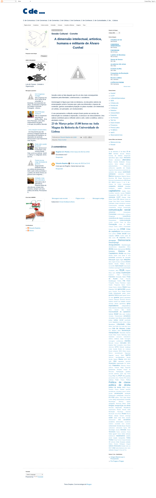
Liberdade (121, 324)
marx (128, 334)
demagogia (112, 240)
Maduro (114, 330)
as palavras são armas (118, 64)
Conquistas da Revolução (119, 73)
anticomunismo (113, 166)
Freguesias (117, 285)
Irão (123, 310)
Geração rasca (116, 291)
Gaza (124, 287)
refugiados (112, 403)
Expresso (111, 274)
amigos (122, 164)
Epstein (111, 263)
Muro (124, 351)
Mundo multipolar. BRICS (116, 351)
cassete (122, 193)
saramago (127, 415)
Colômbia (127, 201)
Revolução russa (113, 413)
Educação (112, 259)
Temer (128, 429)
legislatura (116, 322)
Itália (120, 314)
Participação (119, 371)
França (117, 283)
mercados (123, 343)
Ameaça (128, 162)
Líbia (128, 324)
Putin (121, 397)
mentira (127, 341)
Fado (118, 274)
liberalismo (112, 324)
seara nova (117, 417)
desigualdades (114, 245)
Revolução (112, 411)
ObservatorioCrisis (116, 135)
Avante (128, 174)
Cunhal (122, 235)
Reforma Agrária (124, 401)
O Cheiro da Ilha (116, 68)
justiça (110, 320)
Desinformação (126, 245)
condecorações (121, 214)
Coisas (122, 201)
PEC (124, 376)
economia (112, 257)
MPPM (117, 347)
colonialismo (122, 203)
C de (123, 182)
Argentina (111, 170)
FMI (124, 281)
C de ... (34, 11)
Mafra (119, 330)
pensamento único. (114, 378)
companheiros (112, 207)
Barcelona (111, 178)
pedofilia (128, 376)
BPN (125, 180)
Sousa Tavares (126, 426)
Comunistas (112, 214)
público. (117, 397)
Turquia (124, 440)
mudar (110, 349)
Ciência (122, 199)
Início (110, 310)
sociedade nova (119, 423)
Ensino (128, 261)
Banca (111, 176)
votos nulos (127, 448)
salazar (116, 415)
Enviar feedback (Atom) (66, 202)
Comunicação (126, 207)
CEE (125, 195)
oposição (128, 361)
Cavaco (127, 193)
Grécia (116, 295)
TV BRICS (113, 130)
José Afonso (119, 318)
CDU (121, 195)
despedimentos (113, 247)
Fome (128, 281)
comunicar (112, 212)
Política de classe (119, 382)
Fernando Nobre (121, 277)
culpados (111, 235)
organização (120, 363)
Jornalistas (112, 318)
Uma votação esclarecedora (37, 130)
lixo (126, 326)
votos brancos (120, 448)
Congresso (112, 216)
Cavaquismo (112, 195)
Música (110, 353)
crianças (111, 226)
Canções (127, 186)
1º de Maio (122, 151)
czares (114, 237)
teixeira (118, 429)
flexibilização (112, 281)
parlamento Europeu (115, 369)
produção (127, 393)
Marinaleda (122, 332)
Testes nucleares (121, 432)
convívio (116, 222)
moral (125, 345)
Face (84, 25)
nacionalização (119, 353)
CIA (118, 199)
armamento (125, 170)
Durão (123, 255)
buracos (119, 182)
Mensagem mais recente (60, 198)
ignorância (122, 303)
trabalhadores (120, 436)
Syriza (125, 428)
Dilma (128, 247)
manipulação (114, 333)
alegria (121, 157)
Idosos (116, 303)
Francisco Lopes (125, 283)
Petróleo (121, 378)
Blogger (88, 484)
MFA (129, 343)
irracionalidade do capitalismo (119, 312)
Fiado (121, 279)
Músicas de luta (115, 142)
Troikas (111, 440)
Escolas (128, 263)
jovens (125, 318)
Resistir (112, 144)
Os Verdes (127, 363)
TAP (129, 428)
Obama (120, 359)
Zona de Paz (123, 450)
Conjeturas (36, 25)
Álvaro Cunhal (62, 140)
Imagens (78, 25)
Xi (119, 450)
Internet (117, 310)
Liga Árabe (115, 326)
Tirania (128, 432)
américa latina (113, 164)
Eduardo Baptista (62, 163)
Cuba (128, 233)
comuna (120, 207)
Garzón (128, 285)
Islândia (111, 314)
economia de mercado (123, 257)
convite (110, 222)
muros (128, 351)
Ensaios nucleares (120, 261)
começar (128, 203)
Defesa (128, 237)
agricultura (112, 157)
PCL (117, 376)
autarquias (112, 174)
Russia (128, 413)
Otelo (110, 365)
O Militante (113, 108)
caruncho (117, 193)
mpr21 (112, 132)
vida (127, 446)
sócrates (128, 423)
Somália (119, 426)
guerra (116, 297)
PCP (120, 376)
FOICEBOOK (115, 50)
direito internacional (119, 249)
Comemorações (113, 205)
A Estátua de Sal (116, 40)
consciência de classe (116, 218)
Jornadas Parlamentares (115, 316)
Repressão (119, 407)
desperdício (122, 247)
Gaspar (110, 287)
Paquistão (127, 367)
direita (111, 249)
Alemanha (127, 157)
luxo (110, 330)
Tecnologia (112, 429)
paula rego (123, 373)
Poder (117, 380)
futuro (123, 285)
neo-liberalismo (120, 357)
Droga (128, 253)
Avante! (112, 93)
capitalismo (114, 190)
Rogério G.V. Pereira (63, 152)
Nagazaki (111, 355)
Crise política (112, 233)
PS (110, 397)
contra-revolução (125, 220)
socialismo (127, 419)
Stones (31, 230)
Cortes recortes (44, 25)
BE (116, 178)
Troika (128, 438)
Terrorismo (112, 432)
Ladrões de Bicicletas (118, 55)
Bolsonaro (111, 180)
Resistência (127, 407)
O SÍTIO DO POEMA (117, 82)
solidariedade (112, 426)
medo (121, 338)
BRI (110, 182)
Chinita (114, 199)
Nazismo (111, 357)
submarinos (112, 428)
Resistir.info (114, 105)
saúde (111, 417)
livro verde (122, 326)
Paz (114, 376)
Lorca (128, 326)
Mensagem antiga (98, 198)
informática (127, 308)
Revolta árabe (126, 409)
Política (128, 380)
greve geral (122, 295)
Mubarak (122, 347)
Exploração (126, 273)
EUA (122, 270)
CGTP (112, 96)
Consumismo (112, 220)
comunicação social (119, 209)
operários (121, 361)
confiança (127, 214)
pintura (128, 378)
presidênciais (112, 391)
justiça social (118, 320)
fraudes (111, 285)
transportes (122, 438)
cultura (117, 235)
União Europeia (120, 442)
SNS (119, 419)
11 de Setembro (113, 151)
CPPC (128, 224)
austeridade (126, 172)
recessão (127, 399)
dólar (125, 253)
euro (114, 272)
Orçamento (112, 363)
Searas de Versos (117, 59)
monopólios (120, 345)
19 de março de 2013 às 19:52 (80, 152)
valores (111, 446)
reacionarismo (120, 399)
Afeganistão (127, 155)
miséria (111, 345)
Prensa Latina (114, 127)
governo (111, 295)
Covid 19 (122, 224)
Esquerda (113, 115)
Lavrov (110, 322)
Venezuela (117, 446)
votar (113, 448)
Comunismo (127, 212)
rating (114, 399)
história (111, 301)
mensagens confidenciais (116, 341)
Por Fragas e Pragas (117, 461)
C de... (128, 182)
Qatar (124, 397)
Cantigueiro (112, 188)
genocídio (121, 289)
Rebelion (113, 110)
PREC (124, 387)
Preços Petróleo (119, 389)
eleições (127, 259)
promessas (127, 395)
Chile (128, 197)
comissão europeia (124, 205)
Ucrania (128, 440)
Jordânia (128, 314)
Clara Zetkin (116, 201)
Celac (128, 195)
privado (110, 393)
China (110, 199)
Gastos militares (117, 287)
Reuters (119, 409)
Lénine (124, 322)
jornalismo (127, 316)
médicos (116, 338)
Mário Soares (117, 334)
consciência (126, 216)
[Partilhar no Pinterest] (91, 137)
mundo (115, 349)
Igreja (128, 303)
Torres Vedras (121, 434)
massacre (119, 336)
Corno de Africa (125, 222)
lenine (120, 322)
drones (111, 255)
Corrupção (113, 224)
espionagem (117, 268)
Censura (60, 25)
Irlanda (128, 310)
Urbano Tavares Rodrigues (117, 444)
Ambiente (122, 162)
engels (113, 261)
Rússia (111, 415)
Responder (59, 157)
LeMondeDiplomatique (117, 98)
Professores (112, 395)
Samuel (122, 415)
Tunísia (119, 440)
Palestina (116, 365)
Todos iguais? (113, 434)
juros (128, 318)
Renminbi (111, 407)
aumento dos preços (115, 172)
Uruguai (128, 444)
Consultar (53, 25)
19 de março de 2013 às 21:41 (80, 163)
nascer (117, 355)
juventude (127, 320)
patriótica (116, 373)
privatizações (118, 393)
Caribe (124, 191)
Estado (128, 268)
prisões (128, 391)
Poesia (122, 380)
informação (120, 308)
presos (124, 391)
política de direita (115, 387)
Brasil (128, 180)
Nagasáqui (127, 353)
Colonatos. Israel (113, 203)
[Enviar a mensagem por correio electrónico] (80, 137)
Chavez (124, 197)
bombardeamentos (119, 180)
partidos (128, 371)
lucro (110, 328)
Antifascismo (127, 166)
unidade (128, 442)
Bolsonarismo (126, 178)
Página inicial (27, 25)
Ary (129, 170)
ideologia (111, 303)
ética (117, 270)
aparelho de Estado (123, 168)
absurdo (122, 153)
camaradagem (126, 184)
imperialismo (113, 306)
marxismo (111, 336)
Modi (115, 345)
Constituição (126, 218)
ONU (115, 361)
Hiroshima (122, 299)
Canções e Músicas (69, 25)
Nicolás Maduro (113, 359)
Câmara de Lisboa (115, 184)
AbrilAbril (115, 153)
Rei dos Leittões (116, 78)
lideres (110, 326)
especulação (119, 266)
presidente (119, 391)
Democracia (124, 240)
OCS (125, 359)
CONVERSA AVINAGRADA (116, 45)
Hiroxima (128, 299)
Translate (40, 477)
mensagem (127, 338)
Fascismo (112, 277)
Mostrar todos (127, 86)
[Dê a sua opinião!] (86, 137)
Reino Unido (126, 403)
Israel (116, 314)
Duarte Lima (117, 255)
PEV (125, 378)
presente (128, 389)
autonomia (121, 174)
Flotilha (119, 281)
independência (126, 305)
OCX (129, 359)
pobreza (111, 380)
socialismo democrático (116, 421)
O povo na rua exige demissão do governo (41, 162)
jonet (124, 314)
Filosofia (128, 279)
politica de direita (119, 385)
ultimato (113, 442)
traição (115, 438)
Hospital (128, 301)
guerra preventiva (125, 297)
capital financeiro (124, 188)
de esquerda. (121, 237)
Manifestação (126, 330)
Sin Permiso (114, 118)
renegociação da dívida (122, 405)
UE (109, 442)
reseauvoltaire (115, 113)
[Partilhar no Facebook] (89, 137)
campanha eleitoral (116, 186)
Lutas (128, 328)
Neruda (128, 357)
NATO (128, 355)
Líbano (128, 322)
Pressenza (113, 125)
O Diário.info (114, 103)
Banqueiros (117, 176)
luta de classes (118, 328)
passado (111, 373)
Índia (110, 308)
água (117, 157)
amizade (128, 164)
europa (118, 272)
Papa (122, 367)
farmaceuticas (126, 274)
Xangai (116, 450)
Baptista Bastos (126, 176)
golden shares (126, 293)
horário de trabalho (119, 301)
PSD (112, 397)
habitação (116, 299)
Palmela (117, 367)
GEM (112, 100)
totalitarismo (112, 436)
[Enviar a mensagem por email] (84, 137)
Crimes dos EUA (114, 229)
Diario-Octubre (115, 122)
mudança (127, 347)
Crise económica (125, 231)
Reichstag (118, 403)
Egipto (118, 259)
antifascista (112, 168)
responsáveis (112, 409)
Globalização (117, 293)
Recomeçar (112, 401)
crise (122, 229)
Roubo (124, 413)
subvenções (119, 428)
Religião (111, 405)
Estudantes (112, 270)
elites (110, 261)
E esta (128, 255)
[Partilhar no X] (87, 137)
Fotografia (111, 283)
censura (112, 197)
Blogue (120, 178)
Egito (121, 259)
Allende (111, 160)
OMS (110, 361)
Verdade (123, 446)
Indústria (114, 308)
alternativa (126, 160)
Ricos (119, 413)
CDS (118, 195)
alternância (117, 160)
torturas (128, 434)
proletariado (120, 395)
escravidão (111, 266)
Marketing (124, 334)
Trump (115, 440)
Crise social (121, 233)
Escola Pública (119, 263)
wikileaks (111, 450)
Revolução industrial (123, 411)
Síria (123, 417)
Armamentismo (118, 170)
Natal (122, 355)
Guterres (111, 299)
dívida (121, 253)
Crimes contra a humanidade (122, 226)
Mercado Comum (114, 343)
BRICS (114, 182)
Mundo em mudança (124, 349)
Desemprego (114, 242)
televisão (123, 429)
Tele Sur (113, 120)
